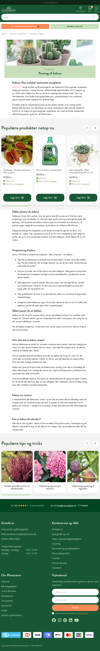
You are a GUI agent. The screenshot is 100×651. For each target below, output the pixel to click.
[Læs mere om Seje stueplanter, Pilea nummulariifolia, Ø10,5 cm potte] (83, 151)
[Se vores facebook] (54, 620)
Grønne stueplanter (18, 33)
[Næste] (95, 128)
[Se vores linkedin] (70, 620)
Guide (3, 33)
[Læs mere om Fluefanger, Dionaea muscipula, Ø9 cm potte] (17, 151)
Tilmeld (75, 607)
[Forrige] (87, 128)
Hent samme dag (51, 2)
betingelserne (82, 613)
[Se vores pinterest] (65, 620)
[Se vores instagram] (59, 620)
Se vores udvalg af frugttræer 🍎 (25, 26)
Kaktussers (17, 87)
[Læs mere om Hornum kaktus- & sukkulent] (50, 151)
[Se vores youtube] (76, 620)
